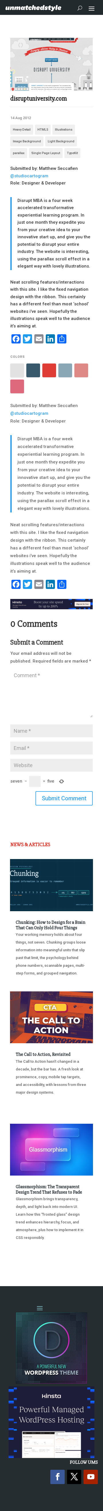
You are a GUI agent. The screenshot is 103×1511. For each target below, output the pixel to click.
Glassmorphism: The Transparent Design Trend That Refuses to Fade (49, 1189)
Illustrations (63, 129)
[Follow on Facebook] (57, 1477)
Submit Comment (64, 798)
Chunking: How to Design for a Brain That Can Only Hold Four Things (50, 925)
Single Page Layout (45, 153)
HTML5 (42, 129)
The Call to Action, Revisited (43, 1054)
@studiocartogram (29, 175)
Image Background (27, 141)
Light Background (61, 141)
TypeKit (72, 153)
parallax (19, 153)
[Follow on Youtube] (91, 1477)
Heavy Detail (22, 129)
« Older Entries (29, 1259)
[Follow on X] (74, 1477)
